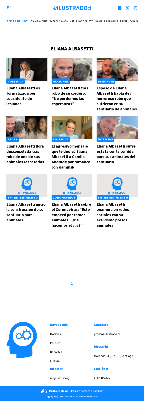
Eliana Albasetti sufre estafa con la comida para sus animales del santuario (116, 153)
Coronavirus (64, 197)
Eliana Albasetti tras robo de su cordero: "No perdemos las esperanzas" (70, 95)
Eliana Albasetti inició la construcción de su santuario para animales (26, 212)
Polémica (15, 81)
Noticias (105, 139)
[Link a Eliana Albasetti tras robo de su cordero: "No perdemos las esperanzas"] (72, 69)
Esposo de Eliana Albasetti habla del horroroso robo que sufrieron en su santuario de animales (117, 98)
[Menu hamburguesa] (9, 8)
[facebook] (120, 8)
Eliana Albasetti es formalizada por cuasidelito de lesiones (23, 95)
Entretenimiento (23, 197)
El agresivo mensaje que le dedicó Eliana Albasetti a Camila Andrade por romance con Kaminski (71, 156)
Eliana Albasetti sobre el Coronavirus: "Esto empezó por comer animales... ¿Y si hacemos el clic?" (71, 215)
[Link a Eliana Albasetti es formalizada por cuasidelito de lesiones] (26, 69)
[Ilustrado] (72, 8)
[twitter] (127, 8)
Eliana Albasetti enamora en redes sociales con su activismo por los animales (113, 215)
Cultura (55, 361)
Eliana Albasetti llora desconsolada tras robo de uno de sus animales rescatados (25, 153)
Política (55, 343)
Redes (12, 139)
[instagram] (135, 8)
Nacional (61, 81)
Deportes (56, 352)
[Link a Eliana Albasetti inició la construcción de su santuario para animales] (26, 185)
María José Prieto (79, 21)
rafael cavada (56, 21)
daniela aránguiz (33, 21)
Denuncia (106, 81)
